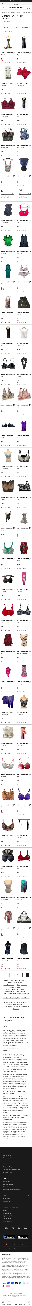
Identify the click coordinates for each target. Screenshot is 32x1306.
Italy (18, 1296)
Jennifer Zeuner (8, 985)
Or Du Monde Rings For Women (15, 1002)
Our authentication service (11, 1170)
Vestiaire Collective (10, 1207)
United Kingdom (11, 1295)
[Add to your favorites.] (14, 53)
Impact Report (7, 1216)
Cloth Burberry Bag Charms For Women (16, 994)
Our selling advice (8, 1184)
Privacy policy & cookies (15, 1249)
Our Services (7, 1152)
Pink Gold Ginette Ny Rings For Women (16, 998)
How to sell (6, 1181)
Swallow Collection (15, 987)
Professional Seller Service (11, 1190)
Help (4, 1195)
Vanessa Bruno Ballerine (15, 1004)
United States (19, 1295)
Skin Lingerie (20, 991)
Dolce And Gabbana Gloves (15, 989)
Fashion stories (7, 1221)
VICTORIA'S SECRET (14, 12)
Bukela (6, 980)
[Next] (21, 975)
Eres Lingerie (9, 991)
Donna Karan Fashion (18, 980)
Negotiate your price (7, 194)
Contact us (6, 1201)
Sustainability (7, 1213)
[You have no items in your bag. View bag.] (28, 7)
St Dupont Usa (22, 985)
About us (6, 1210)
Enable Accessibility (16, 1)
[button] (28, 7)
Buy (4, 1164)
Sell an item (6, 1187)
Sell (4, 1178)
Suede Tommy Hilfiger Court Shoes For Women (16, 1008)
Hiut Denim (18, 983)
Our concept (7, 1155)
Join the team (7, 1218)
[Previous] (11, 975)
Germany (25, 1295)
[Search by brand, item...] (3, 7)
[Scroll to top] (27, 975)
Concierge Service (9, 1158)
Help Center (6, 1199)
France (5, 1295)
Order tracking (7, 1167)
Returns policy (7, 1172)
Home (3, 12)
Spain (14, 1296)
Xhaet (10, 983)
